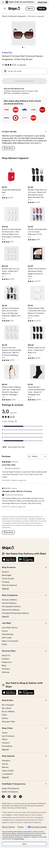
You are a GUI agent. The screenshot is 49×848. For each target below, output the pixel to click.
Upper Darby (8, 771)
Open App (42, 2)
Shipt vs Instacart (10, 641)
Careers (5, 659)
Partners (6, 669)
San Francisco (8, 736)
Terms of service (8, 827)
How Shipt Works (9, 628)
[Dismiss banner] (3, 2)
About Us (6, 655)
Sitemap (5, 672)
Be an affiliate (8, 712)
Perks (4, 715)
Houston (6, 743)
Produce (5, 582)
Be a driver (6, 708)
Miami (4, 739)
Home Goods (8, 579)
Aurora (5, 764)
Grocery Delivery (9, 600)
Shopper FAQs (8, 722)
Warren (5, 767)
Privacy (21, 827)
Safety (5, 718)
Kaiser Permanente (10, 788)
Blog (4, 665)
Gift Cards (6, 638)
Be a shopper (8, 705)
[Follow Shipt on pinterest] (14, 796)
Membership (7, 634)
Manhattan (7, 746)
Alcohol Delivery (9, 603)
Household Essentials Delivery (15, 613)
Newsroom (7, 662)
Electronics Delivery (11, 610)
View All (5, 589)
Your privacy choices (38, 827)
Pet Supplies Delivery (11, 606)
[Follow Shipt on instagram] (9, 796)
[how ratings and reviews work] (16, 421)
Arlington (6, 761)
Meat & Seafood (9, 585)
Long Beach (7, 774)
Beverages (6, 575)
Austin (4, 733)
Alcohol (5, 572)
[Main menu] (4, 8)
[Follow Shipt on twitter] (20, 796)
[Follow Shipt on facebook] (3, 796)
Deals (4, 644)
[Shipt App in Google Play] (26, 559)
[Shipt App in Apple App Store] (9, 559)
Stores (5, 631)
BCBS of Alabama (10, 792)
